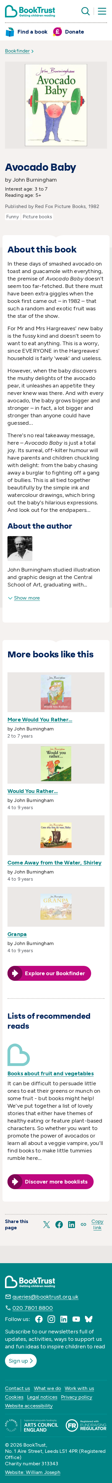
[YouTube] (76, 1319)
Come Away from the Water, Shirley (54, 862)
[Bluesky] (88, 1319)
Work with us (79, 1388)
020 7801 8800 (32, 1308)
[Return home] (30, 11)
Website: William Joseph (32, 1472)
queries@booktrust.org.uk (45, 1296)
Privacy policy (76, 1397)
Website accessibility (29, 1406)
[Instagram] (51, 1319)
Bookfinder (17, 51)
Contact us (17, 1388)
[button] (46, 1224)
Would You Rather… (32, 791)
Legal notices (42, 1397)
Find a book (32, 31)
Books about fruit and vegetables (50, 1073)
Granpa (17, 934)
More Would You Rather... (39, 719)
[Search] (86, 11)
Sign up (18, 1360)
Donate (74, 31)
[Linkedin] (64, 1319)
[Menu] (102, 11)
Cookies (14, 1397)
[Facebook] (39, 1319)
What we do (47, 1388)
